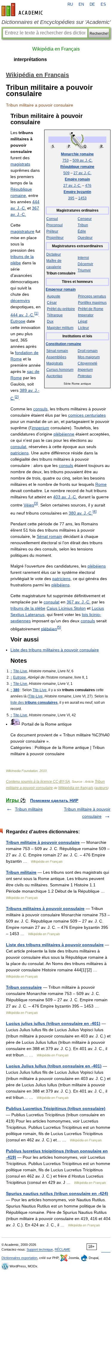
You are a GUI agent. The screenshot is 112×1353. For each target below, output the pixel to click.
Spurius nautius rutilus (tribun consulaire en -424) (57, 1193)
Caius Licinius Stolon (66, 608)
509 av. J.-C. (83, 160)
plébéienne (63, 434)
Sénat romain (57, 351)
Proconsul (54, 225)
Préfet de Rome (90, 309)
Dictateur (53, 254)
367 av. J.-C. (78, 602)
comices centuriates (87, 415)
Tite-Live (20, 671)
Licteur (83, 328)
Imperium (85, 370)
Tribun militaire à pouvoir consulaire (43, 842)
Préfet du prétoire (61, 309)
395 (71, 198)
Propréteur (55, 238)
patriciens (19, 453)
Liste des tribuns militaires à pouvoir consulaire (54, 649)
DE (92, 4)
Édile (82, 231)
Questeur (85, 238)
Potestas (85, 376)
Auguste (53, 296)
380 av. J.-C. (81, 513)
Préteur (52, 231)
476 (88, 185)
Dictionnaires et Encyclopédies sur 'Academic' (56, 22)
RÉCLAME (62, 1249)
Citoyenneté (87, 363)
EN (81, 4)
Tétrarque (55, 315)
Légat (82, 321)
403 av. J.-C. (65, 497)
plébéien (49, 628)
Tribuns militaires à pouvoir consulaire (45, 908)
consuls (40, 408)
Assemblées (56, 357)
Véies (29, 505)
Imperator (85, 315)
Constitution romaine (63, 344)
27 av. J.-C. (82, 173)
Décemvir (85, 264)
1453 (82, 198)
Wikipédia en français (75, 788)
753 (65, 160)
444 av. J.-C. (22, 315)
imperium (40, 427)
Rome (101, 484)
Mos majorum (89, 357)
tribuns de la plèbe (27, 608)
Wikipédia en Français (56, 48)
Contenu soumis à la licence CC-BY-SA (38, 781)
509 (66, 173)
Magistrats (54, 363)
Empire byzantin (77, 192)
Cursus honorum (59, 370)
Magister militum (60, 328)
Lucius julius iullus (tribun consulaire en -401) (53, 1023)
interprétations (30, 59)
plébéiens (97, 566)
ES (103, 4)
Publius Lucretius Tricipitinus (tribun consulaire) (55, 1108)
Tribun (83, 225)
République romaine (77, 167)
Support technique (40, 1249)
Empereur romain (61, 289)
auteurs (101, 788)
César (52, 303)
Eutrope (17, 321)
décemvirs (20, 300)
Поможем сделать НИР (54, 800)
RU (70, 4)
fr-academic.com (23, 9)
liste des (34, 702)
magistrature (22, 231)
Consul (52, 219)
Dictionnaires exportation (19, 1258)
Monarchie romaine (77, 154)
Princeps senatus (92, 296)
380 (16, 690)
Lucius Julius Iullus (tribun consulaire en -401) (54, 1066)
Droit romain (88, 351)
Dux (50, 321)
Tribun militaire (29, 809)
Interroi (83, 258)
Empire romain (77, 179)
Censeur (85, 219)
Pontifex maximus (92, 303)
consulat (18, 446)
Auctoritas (54, 376)
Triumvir (84, 270)
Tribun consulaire (24, 987)
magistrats (20, 164)
